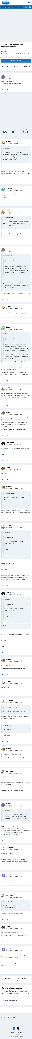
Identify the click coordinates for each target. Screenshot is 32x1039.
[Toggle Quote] (4, 148)
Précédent (7, 66)
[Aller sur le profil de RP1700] (3, 527)
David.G (9, 327)
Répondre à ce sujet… (11, 1000)
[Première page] (2, 66)
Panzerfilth (10, 443)
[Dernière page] (29, 66)
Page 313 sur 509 (17, 68)
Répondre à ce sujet (16, 60)
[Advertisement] (16, 26)
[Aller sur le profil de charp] (3, 468)
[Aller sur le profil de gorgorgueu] (3, 701)
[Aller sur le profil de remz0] (3, 77)
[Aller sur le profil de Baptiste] (3, 189)
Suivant (25, 66)
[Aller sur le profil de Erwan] (3, 142)
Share (8, 1010)
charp (8, 467)
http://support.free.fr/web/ (22, 634)
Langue (12, 1032)
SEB (4, 51)
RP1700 (8, 526)
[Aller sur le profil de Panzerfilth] (3, 443)
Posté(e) (14, 78)
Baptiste (9, 188)
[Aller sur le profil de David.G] (3, 328)
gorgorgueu (10, 700)
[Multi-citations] (2, 89)
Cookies (19, 1032)
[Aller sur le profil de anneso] (3, 250)
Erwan (8, 141)
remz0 (8, 76)
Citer (7, 89)
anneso (8, 249)
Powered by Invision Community (16, 1036)
